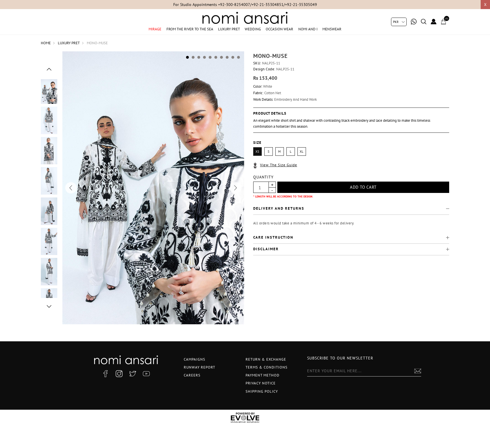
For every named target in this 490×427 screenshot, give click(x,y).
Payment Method (263, 375)
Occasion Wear (279, 29)
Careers (192, 375)
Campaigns (194, 359)
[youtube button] (146, 373)
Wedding (253, 29)
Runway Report (199, 367)
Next (49, 306)
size (257, 142)
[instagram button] (119, 373)
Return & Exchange (266, 359)
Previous (49, 69)
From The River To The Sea (189, 29)
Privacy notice (261, 383)
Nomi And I (308, 29)
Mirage (155, 29)
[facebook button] (105, 373)
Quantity (263, 177)
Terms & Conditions (267, 367)
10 (238, 57)
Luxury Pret (229, 29)
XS (257, 151)
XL (301, 151)
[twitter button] (132, 373)
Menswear (331, 29)
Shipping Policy (262, 391)
